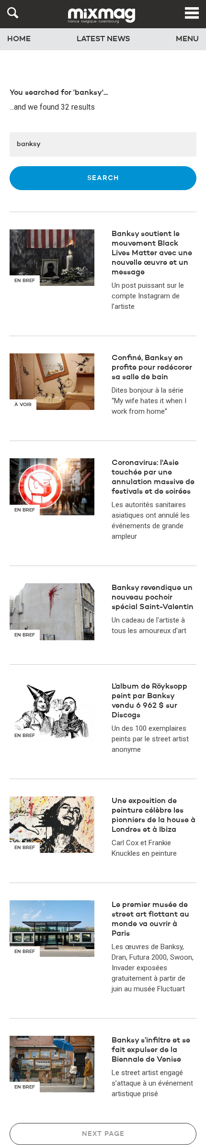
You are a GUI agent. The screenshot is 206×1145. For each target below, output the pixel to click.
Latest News (103, 39)
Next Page (103, 1134)
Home (19, 39)
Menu (187, 39)
